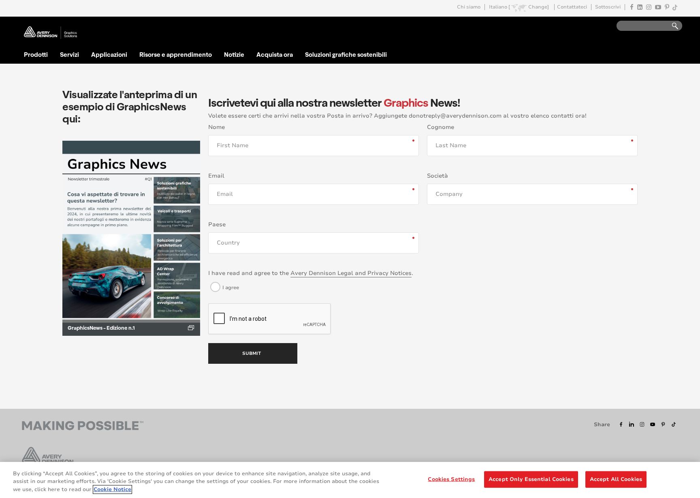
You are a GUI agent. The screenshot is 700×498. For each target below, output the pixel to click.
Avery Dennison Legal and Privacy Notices (351, 273)
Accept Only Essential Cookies (531, 479)
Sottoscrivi (608, 7)
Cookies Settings (451, 479)
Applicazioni (109, 54)
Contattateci (572, 7)
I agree (230, 287)
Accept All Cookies (616, 479)
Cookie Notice (112, 489)
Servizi (69, 54)
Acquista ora (274, 54)
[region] (350, 480)
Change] (538, 7)
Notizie (234, 54)
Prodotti (36, 54)
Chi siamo (468, 7)
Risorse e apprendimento (175, 54)
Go (671, 26)
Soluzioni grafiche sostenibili (346, 54)
